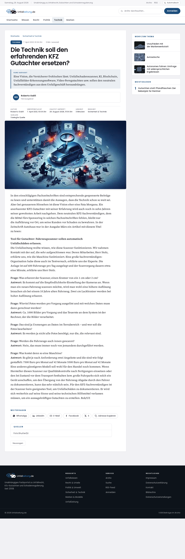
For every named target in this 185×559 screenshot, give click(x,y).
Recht (36, 19)
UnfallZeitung (71, 501)
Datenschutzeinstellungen (158, 497)
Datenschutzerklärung (156, 482)
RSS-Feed (110, 487)
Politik (46, 19)
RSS (156, 2)
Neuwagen (18, 443)
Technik (58, 19)
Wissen (25, 19)
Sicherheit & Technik (32, 36)
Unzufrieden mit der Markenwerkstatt (158, 45)
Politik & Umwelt (73, 487)
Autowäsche (153, 57)
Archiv (149, 2)
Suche (109, 482)
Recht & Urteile (72, 482)
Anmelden (172, 11)
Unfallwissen (71, 478)
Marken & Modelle (74, 497)
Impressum (151, 478)
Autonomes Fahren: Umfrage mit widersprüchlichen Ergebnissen (161, 69)
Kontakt (149, 487)
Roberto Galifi (28, 95)
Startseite (12, 19)
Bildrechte (151, 492)
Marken (70, 19)
